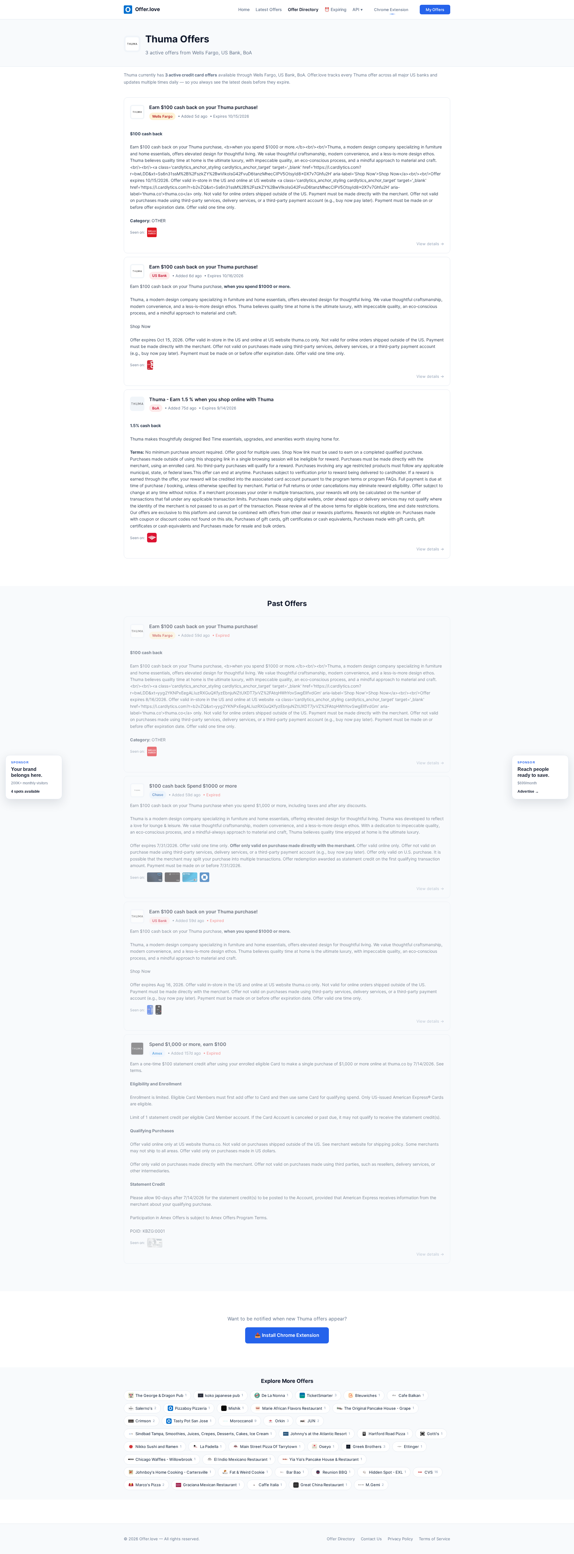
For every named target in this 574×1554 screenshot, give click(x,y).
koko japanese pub (224, 1395)
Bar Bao (295, 1472)
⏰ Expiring (335, 9)
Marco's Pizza (149, 1484)
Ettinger (413, 1446)
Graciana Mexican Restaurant (211, 1484)
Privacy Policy (400, 1538)
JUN (313, 1420)
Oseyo (326, 1446)
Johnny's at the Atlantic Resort (320, 1433)
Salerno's (145, 1408)
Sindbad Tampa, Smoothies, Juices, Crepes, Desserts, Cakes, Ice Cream (203, 1433)
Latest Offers (269, 9)
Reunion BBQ (336, 1472)
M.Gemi (375, 1484)
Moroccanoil (243, 1420)
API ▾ (357, 9)
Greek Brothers (369, 1446)
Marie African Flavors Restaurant (294, 1408)
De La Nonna (275, 1395)
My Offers (435, 9)
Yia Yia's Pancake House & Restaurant (325, 1459)
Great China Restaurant (323, 1484)
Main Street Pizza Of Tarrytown (270, 1446)
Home (244, 9)
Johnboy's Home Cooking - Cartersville (173, 1472)
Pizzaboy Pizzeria (192, 1408)
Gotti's (434, 1433)
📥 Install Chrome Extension (287, 1335)
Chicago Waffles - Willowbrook (165, 1459)
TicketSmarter (322, 1395)
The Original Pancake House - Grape (379, 1408)
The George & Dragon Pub (161, 1395)
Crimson (145, 1420)
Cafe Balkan (411, 1395)
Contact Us (371, 1538)
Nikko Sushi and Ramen (158, 1446)
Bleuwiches (367, 1395)
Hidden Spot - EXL (387, 1472)
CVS (431, 1472)
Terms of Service (434, 1538)
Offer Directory (303, 9)
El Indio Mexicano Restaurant (242, 1459)
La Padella (211, 1446)
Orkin (282, 1420)
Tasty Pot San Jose (192, 1420)
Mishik (236, 1408)
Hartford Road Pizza (388, 1433)
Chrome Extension (391, 9)
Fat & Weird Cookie (249, 1472)
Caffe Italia (270, 1484)
